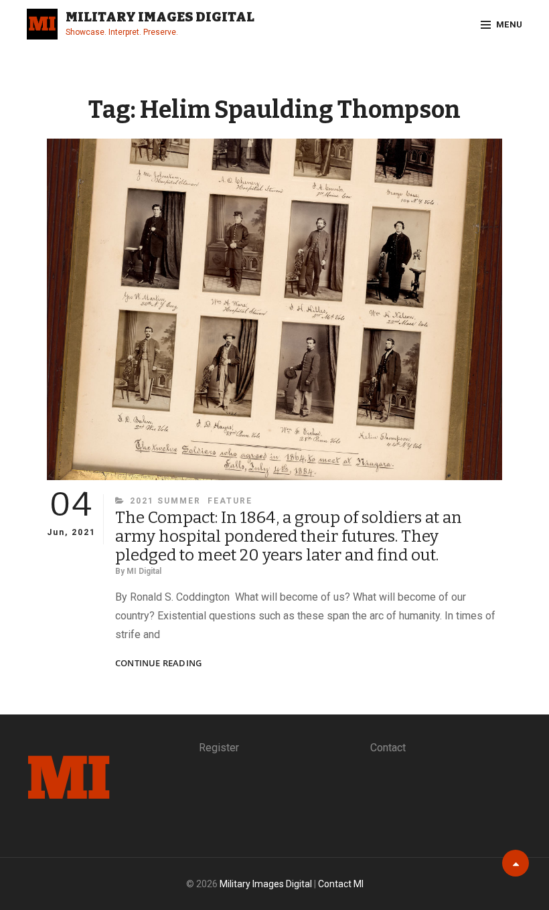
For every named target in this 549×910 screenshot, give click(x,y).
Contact (388, 747)
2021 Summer (165, 501)
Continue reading (158, 663)
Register (219, 747)
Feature (230, 501)
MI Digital (144, 571)
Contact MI (341, 884)
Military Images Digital (160, 17)
